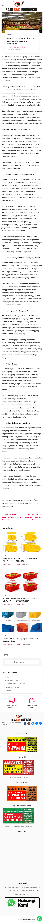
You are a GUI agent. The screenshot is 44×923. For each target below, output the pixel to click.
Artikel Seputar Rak (11, 680)
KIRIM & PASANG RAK (12, 687)
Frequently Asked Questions (15, 684)
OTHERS (8, 690)
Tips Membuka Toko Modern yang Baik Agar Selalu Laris (33, 517)
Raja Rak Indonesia (19, 47)
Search (40, 6)
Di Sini (27, 894)
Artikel (10, 34)
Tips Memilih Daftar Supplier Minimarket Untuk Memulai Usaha (11, 517)
